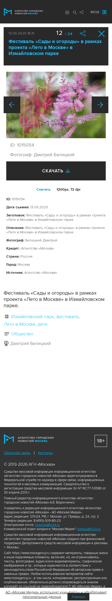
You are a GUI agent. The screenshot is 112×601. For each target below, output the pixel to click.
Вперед (100, 104)
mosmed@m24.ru (47, 525)
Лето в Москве (19, 324)
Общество (22, 334)
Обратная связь (17, 453)
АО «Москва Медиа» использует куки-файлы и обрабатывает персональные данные (56, 594)
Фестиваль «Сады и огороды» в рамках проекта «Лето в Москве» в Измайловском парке (55, 48)
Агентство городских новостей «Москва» (23, 12)
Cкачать (43, 189)
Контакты (45, 453)
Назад (12, 104)
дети (42, 324)
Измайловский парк (32, 316)
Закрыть (101, 33)
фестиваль (67, 316)
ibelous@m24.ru (89, 529)
